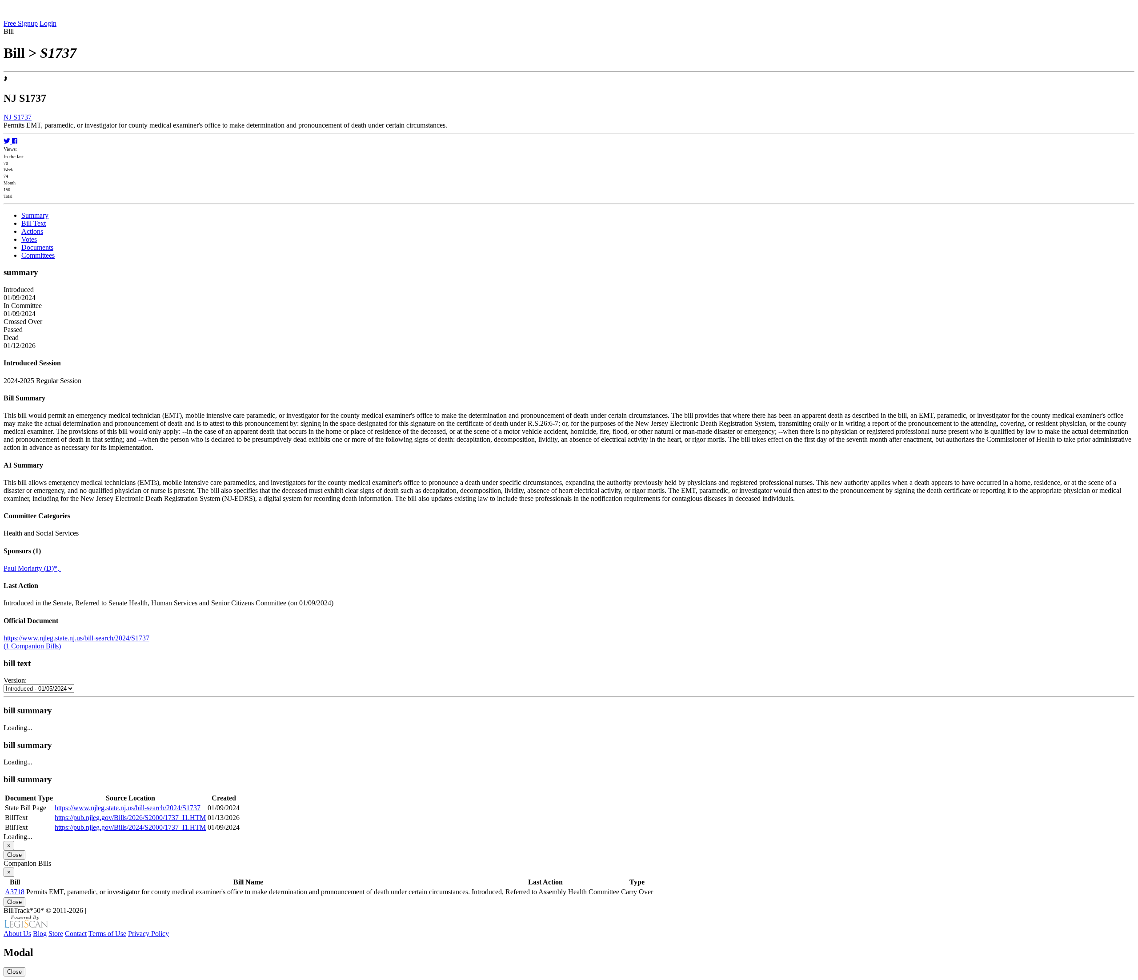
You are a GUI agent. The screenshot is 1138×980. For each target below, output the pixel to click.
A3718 (14, 892)
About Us (17, 933)
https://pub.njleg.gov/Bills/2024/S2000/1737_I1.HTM (130, 827)
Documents (37, 247)
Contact (76, 933)
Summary (34, 215)
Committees (38, 255)
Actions (32, 231)
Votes (29, 239)
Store (55, 933)
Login (48, 23)
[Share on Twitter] (8, 141)
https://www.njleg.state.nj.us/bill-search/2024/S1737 (76, 638)
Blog (40, 933)
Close (14, 855)
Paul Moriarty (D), (32, 568)
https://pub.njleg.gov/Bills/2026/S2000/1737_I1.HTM (130, 817)
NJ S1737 (18, 117)
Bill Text (33, 223)
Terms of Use (107, 933)
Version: (15, 680)
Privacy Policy (148, 933)
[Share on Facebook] (14, 141)
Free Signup (21, 23)
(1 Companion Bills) (32, 646)
